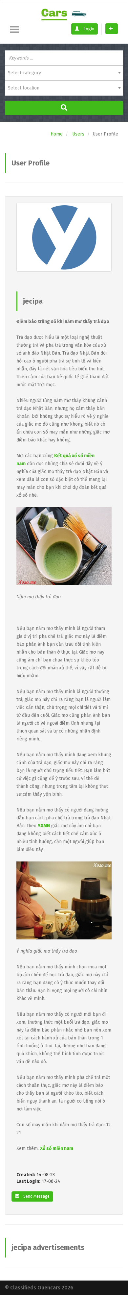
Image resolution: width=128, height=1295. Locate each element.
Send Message (36, 1196)
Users (78, 134)
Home (57, 134)
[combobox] (64, 73)
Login (88, 28)
